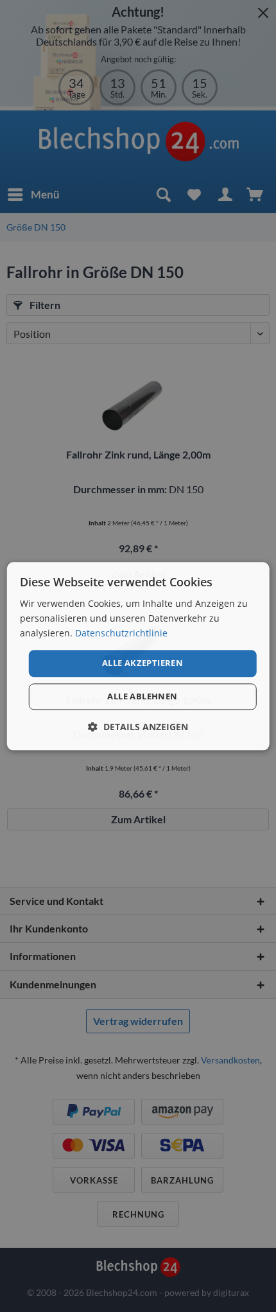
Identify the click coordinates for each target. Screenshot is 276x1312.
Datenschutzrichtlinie (121, 633)
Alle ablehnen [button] (142, 696)
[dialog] (138, 656)
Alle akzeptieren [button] (142, 663)
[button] (138, 726)
